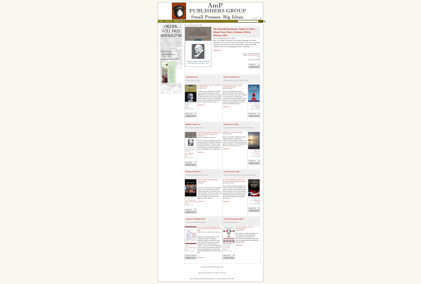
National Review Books (231, 124)
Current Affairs (192, 200)
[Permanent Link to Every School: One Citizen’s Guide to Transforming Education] (254, 101)
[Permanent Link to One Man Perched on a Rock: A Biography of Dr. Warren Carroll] (190, 101)
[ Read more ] (217, 50)
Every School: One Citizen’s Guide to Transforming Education (232, 85)
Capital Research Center (231, 171)
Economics (187, 202)
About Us (168, 21)
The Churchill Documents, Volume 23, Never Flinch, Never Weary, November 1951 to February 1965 (234, 32)
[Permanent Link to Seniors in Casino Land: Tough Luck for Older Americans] (190, 196)
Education (257, 105)
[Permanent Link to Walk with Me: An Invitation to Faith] (254, 149)
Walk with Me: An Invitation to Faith (232, 132)
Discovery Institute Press (231, 77)
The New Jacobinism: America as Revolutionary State (244, 227)
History (254, 55)
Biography (249, 55)
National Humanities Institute (233, 219)
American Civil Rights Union (195, 219)
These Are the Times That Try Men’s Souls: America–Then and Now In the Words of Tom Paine (209, 228)
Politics (258, 55)
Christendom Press (191, 77)
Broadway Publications (193, 171)
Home (161, 21)
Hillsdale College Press (192, 124)
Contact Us (178, 21)
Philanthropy (257, 200)
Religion (258, 153)
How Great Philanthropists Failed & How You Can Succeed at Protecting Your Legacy (234, 180)
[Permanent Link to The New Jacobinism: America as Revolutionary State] (229, 243)
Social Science (193, 202)
